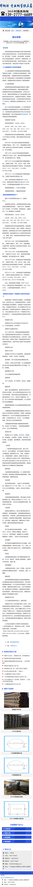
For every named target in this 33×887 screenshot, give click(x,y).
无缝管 (22, 294)
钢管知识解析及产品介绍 (11, 666)
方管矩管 (7, 829)
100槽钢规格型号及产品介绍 (12, 684)
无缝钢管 (6, 101)
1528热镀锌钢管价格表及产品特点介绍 (15, 677)
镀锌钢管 (7, 841)
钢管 (10, 67)
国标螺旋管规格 (14, 642)
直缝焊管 (19, 188)
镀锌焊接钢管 (24, 114)
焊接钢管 (14, 67)
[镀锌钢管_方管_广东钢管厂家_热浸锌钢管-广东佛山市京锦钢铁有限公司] (16, 6)
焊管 (6, 48)
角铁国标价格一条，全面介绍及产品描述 (15, 668)
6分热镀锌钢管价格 (16, 753)
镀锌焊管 (21, 435)
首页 (12, 30)
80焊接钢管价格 (16, 775)
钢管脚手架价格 (16, 709)
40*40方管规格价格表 (16, 797)
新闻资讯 (18, 30)
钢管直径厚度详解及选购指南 (12, 658)
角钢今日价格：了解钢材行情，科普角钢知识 (17, 656)
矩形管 (7, 559)
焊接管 (19, 182)
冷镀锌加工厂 (14, 646)
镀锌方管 (7, 833)
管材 (4, 48)
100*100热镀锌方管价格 (16, 818)
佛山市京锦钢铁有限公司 (7, 877)
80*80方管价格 (16, 731)
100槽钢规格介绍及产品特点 (12, 674)
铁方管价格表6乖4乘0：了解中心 (13, 671)
